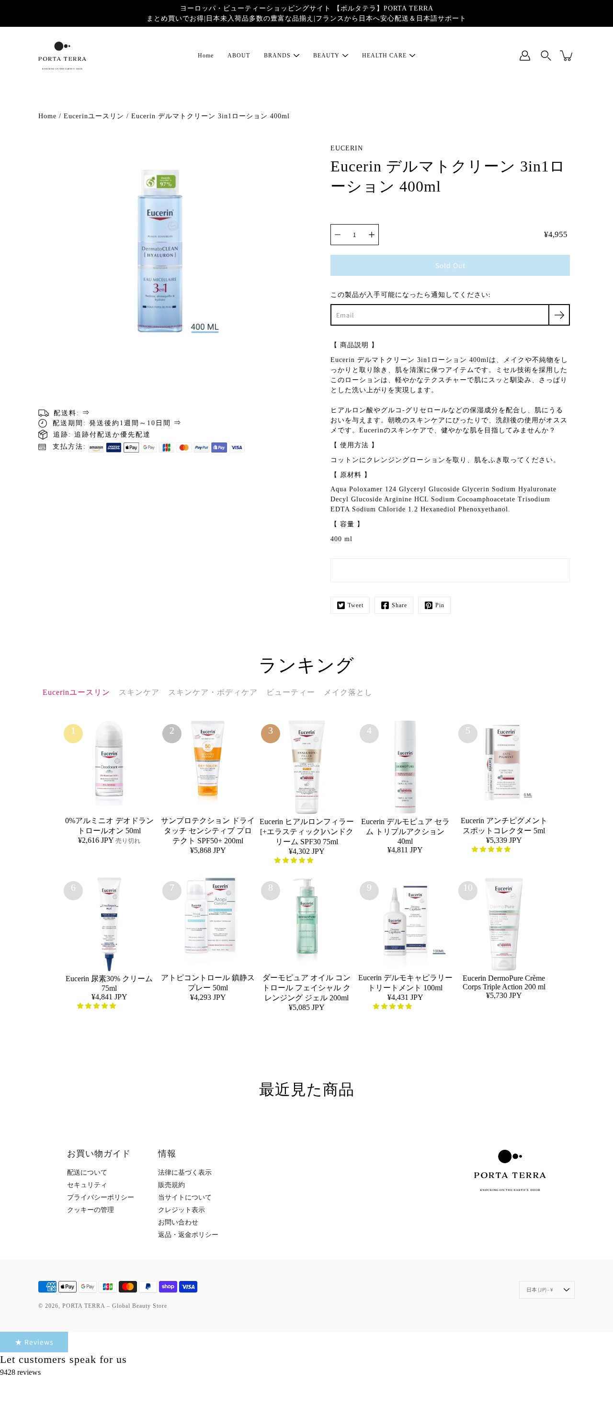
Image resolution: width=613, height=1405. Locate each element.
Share (399, 605)
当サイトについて (185, 1197)
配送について (87, 1172)
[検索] (546, 55)
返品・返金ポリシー (188, 1234)
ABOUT (238, 55)
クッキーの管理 (90, 1209)
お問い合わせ (178, 1222)
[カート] (567, 55)
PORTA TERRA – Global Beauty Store (114, 1306)
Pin (439, 605)
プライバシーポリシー (100, 1197)
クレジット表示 (181, 1209)
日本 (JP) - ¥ (539, 1289)
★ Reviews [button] (34, 1342)
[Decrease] (337, 234)
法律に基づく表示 (185, 1172)
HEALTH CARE (384, 55)
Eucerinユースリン (94, 116)
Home (206, 55)
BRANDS (277, 55)
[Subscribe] (559, 315)
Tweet (355, 605)
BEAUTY (326, 55)
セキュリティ (87, 1185)
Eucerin (346, 148)
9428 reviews (20, 1372)
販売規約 (171, 1185)
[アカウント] (525, 55)
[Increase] (371, 234)
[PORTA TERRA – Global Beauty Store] (62, 55)
